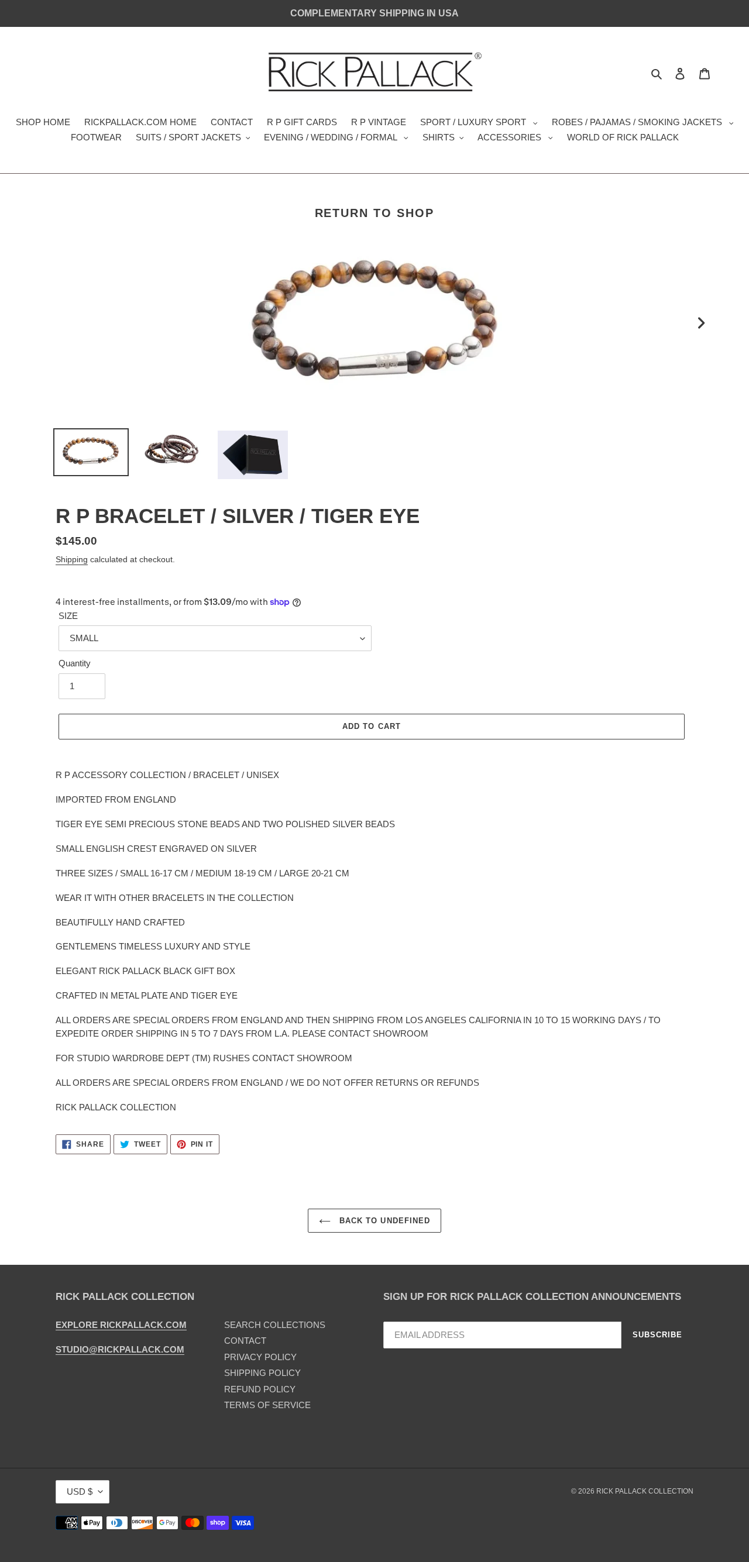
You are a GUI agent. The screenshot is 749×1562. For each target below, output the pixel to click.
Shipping (72, 559)
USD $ (79, 1491)
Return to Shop (375, 213)
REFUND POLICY (260, 1389)
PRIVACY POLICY (260, 1357)
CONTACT (245, 1341)
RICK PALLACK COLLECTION (644, 1491)
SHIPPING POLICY (262, 1373)
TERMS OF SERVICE (267, 1405)
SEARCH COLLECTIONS (274, 1325)
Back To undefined (383, 1220)
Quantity (75, 663)
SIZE (68, 616)
